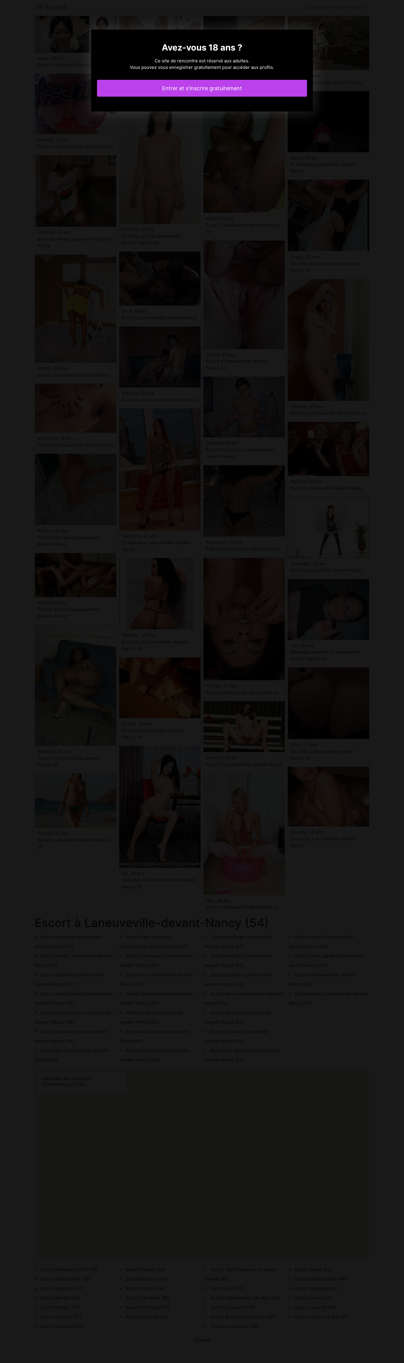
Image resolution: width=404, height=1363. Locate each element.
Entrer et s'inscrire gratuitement (202, 88)
